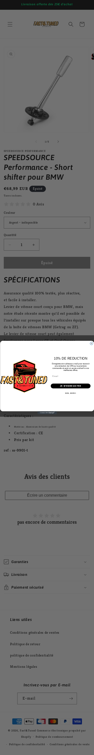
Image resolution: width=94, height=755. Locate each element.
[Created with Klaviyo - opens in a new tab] (47, 412)
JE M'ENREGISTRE (70, 386)
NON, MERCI (70, 393)
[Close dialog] (91, 343)
